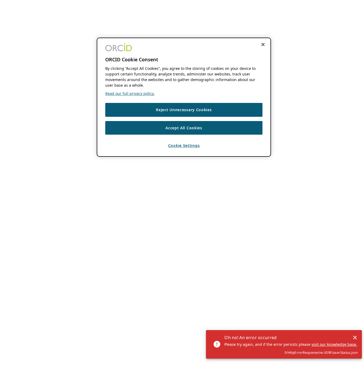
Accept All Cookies (183, 127)
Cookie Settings (184, 145)
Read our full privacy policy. (130, 93)
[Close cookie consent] (263, 44)
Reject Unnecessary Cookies (184, 110)
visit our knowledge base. (334, 344)
